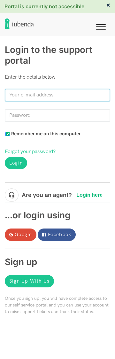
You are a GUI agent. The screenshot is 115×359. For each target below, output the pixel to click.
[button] (101, 25)
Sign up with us (29, 281)
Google (23, 234)
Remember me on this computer (46, 133)
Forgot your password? (30, 152)
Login (16, 163)
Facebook (60, 234)
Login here (89, 195)
